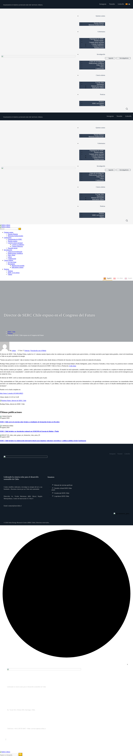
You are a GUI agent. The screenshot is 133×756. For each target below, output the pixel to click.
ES (129, 4)
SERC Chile (11, 332)
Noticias (10, 333)
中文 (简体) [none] (120, 278)
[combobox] (128, 4)
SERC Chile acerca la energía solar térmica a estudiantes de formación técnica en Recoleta (29, 422)
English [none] (130, 278)
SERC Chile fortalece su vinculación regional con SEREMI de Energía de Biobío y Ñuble (29, 431)
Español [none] (109, 278)
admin (14, 350)
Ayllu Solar (72, 366)
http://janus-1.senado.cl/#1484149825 (11, 393)
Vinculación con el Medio (38, 350)
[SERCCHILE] (5, 225)
